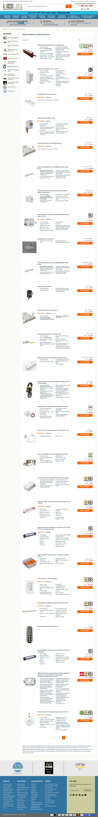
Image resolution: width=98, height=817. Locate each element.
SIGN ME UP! (49, 425)
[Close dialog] (70, 382)
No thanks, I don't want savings (49, 431)
